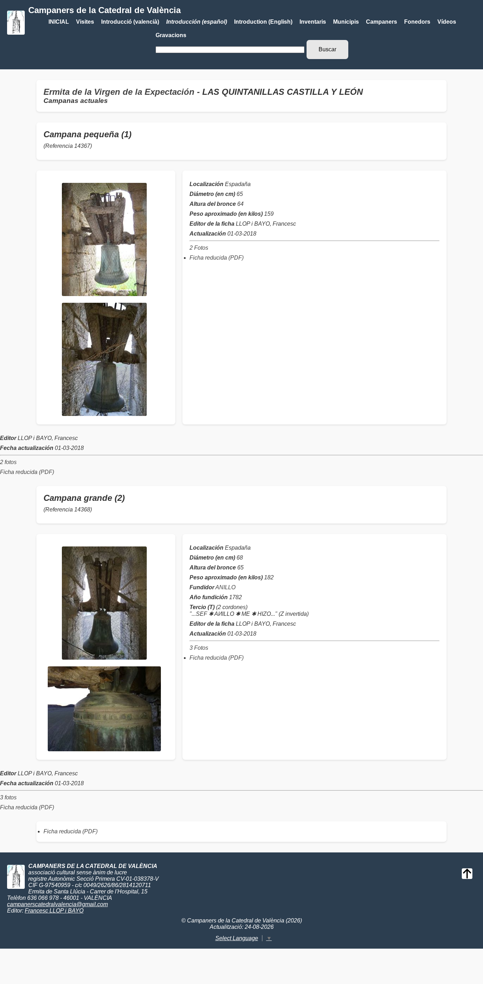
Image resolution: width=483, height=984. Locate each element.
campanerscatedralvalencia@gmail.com (57, 904)
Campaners (381, 22)
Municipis (346, 22)
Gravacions (171, 35)
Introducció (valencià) (130, 22)
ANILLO (225, 587)
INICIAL (58, 22)
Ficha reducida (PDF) (217, 258)
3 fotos (8, 797)
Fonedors (417, 22)
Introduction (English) (263, 22)
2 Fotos (199, 248)
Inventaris (312, 22)
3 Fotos (199, 648)
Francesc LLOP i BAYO (54, 911)
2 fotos (8, 462)
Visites (85, 22)
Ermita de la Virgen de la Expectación (118, 92)
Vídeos (446, 22)
